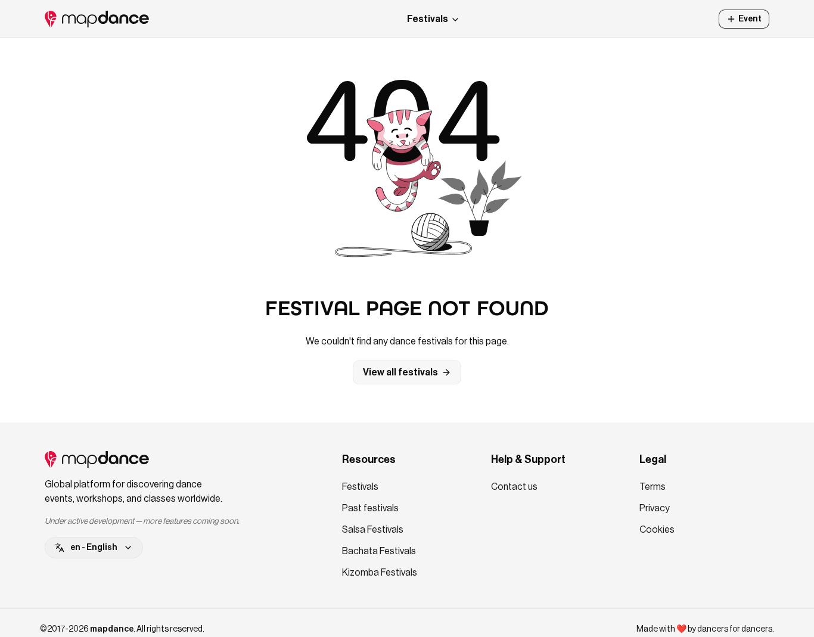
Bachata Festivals (379, 551)
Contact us (514, 487)
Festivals (427, 19)
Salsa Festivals (372, 530)
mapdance (111, 629)
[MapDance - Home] (97, 19)
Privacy (654, 508)
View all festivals (400, 372)
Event (750, 19)
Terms (652, 487)
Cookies (657, 530)
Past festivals (370, 508)
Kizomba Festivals (379, 572)
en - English (93, 547)
